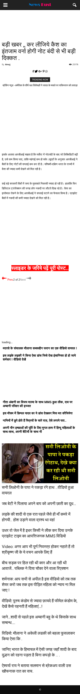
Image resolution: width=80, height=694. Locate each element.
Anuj (7, 64)
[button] (75, 5)
